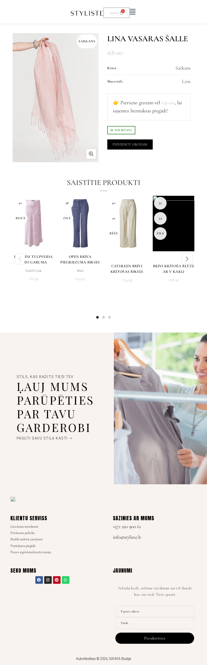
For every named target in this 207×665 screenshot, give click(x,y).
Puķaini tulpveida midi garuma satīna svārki (33, 262)
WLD (80, 271)
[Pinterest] (57, 580)
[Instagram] (48, 580)
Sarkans (183, 68)
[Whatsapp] (65, 580)
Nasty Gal (33, 271)
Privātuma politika (22, 533)
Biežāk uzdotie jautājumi (26, 539)
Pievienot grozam (130, 144)
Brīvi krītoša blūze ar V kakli (173, 269)
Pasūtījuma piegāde (23, 546)
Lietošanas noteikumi (24, 526)
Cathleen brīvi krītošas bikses (127, 269)
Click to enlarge (91, 154)
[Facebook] (39, 580)
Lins (186, 81)
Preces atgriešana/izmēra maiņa (30, 552)
